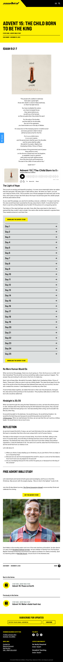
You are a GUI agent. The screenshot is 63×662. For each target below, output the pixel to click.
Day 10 (8, 274)
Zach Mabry (6, 37)
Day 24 (8, 348)
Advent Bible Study (15, 33)
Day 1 (7, 226)
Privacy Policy (29, 660)
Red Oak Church (22, 553)
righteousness (7, 418)
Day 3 (7, 237)
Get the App (6, 648)
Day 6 (7, 253)
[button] (56, 3)
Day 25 (8, 354)
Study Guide (6, 33)
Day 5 (7, 247)
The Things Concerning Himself (33, 487)
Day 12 (8, 285)
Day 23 (8, 343)
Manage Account (8, 646)
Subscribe (49, 622)
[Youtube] (37, 635)
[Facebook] (33, 635)
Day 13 (8, 290)
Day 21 (8, 332)
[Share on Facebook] (59, 566)
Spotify (39, 646)
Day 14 (8, 295)
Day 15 (8, 301)
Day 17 (8, 311)
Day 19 (8, 322)
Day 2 (7, 232)
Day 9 (7, 269)
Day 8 (7, 263)
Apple (34, 646)
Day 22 (8, 338)
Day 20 (8, 327)
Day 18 (8, 317)
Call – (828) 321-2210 (10, 650)
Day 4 (7, 242)
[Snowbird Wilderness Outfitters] (14, 3)
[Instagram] (41, 635)
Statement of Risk (37, 660)
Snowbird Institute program (21, 549)
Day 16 (8, 306)
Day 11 (8, 279)
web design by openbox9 (47, 660)
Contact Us (6, 644)
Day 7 (7, 258)
